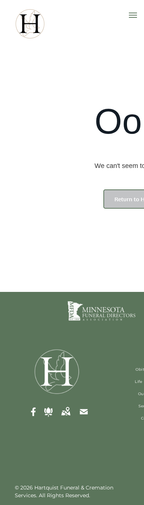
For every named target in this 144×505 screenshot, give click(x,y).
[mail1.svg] (83, 417)
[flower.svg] (48, 417)
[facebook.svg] (33, 417)
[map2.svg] (65, 417)
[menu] (133, 15)
